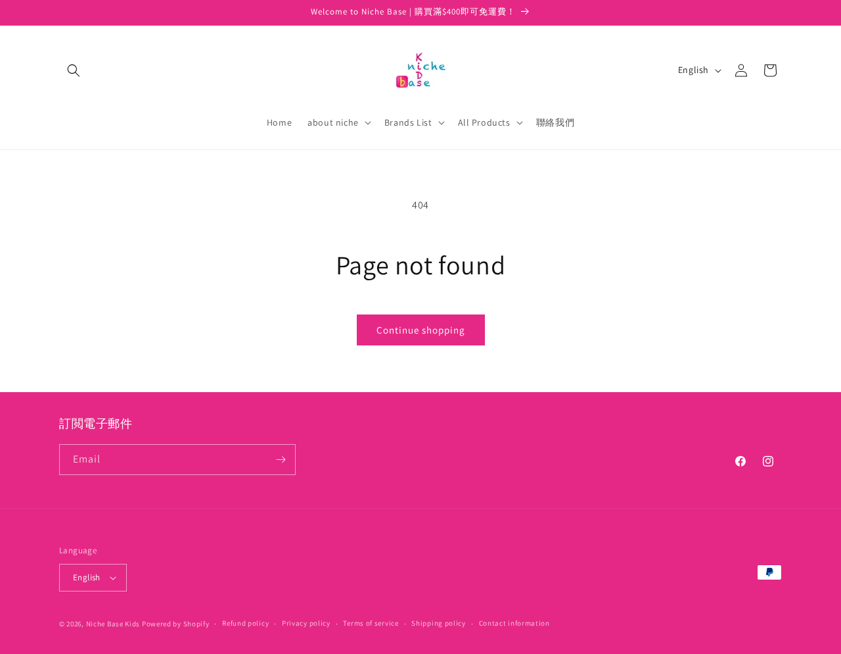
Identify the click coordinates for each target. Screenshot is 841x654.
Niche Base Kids (113, 623)
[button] (73, 70)
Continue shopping (420, 330)
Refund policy (245, 623)
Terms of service (370, 623)
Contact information (514, 623)
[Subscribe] (280, 459)
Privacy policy (306, 623)
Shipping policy (438, 623)
